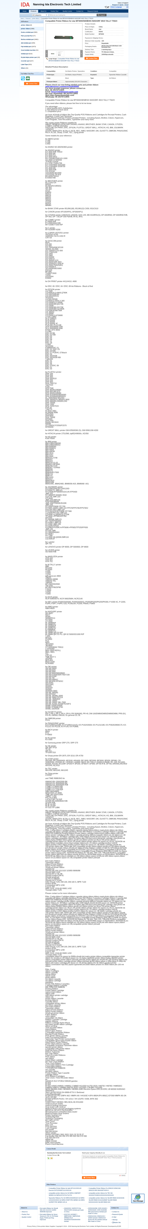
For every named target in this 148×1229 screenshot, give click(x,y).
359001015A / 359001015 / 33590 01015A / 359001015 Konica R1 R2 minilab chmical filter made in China (97, 1218)
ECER (119, 1226)
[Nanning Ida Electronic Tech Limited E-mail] (51, 1158)
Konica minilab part (27, 32)
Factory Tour (54, 11)
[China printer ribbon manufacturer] (26, 4)
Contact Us (79, 11)
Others (23, 68)
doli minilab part (26, 43)
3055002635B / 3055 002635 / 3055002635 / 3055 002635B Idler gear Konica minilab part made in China (97, 1210)
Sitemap (114, 1220)
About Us (43, 11)
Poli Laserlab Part (27, 36)
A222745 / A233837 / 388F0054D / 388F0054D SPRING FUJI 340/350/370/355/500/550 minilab (72, 1218)
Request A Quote (117, 5)
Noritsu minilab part (27, 39)
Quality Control (67, 11)
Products (33, 11)
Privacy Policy (31, 1226)
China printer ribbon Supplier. (46, 1226)
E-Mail (114, 1217)
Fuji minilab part (26, 46)
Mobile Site (117, 1222)
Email (126, 5)
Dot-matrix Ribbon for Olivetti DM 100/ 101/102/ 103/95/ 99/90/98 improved (49, 1210)
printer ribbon (35, 18)
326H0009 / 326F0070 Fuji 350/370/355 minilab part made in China (74, 1210)
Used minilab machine (28, 50)
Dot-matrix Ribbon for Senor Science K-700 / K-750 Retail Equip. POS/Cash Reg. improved (49, 1217)
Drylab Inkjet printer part (29, 57)
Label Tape (24, 64)
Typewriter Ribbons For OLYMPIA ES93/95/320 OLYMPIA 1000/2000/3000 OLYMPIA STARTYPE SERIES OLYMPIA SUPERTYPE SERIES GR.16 (67, 1200)
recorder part (25, 61)
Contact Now (92, 58)
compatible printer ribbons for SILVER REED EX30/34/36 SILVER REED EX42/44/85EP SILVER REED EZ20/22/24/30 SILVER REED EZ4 (106, 1200)
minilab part (25, 54)
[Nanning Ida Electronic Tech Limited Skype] (48, 1158)
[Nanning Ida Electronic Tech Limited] (127, 7)
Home (24, 11)
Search (102, 15)
